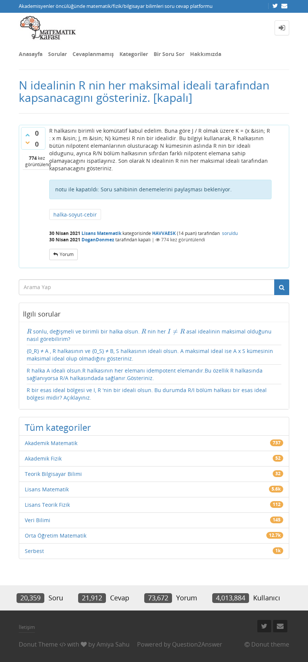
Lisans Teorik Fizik (47, 504)
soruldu (230, 233)
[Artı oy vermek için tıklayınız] (27, 135)
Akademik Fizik (43, 458)
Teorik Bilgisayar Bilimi (53, 473)
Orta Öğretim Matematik (55, 535)
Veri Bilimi (37, 520)
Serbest (34, 550)
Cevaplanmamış (93, 54)
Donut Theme (38, 644)
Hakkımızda (205, 54)
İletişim (27, 627)
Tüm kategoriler (58, 427)
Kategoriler (133, 54)
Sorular (57, 54)
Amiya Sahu (113, 644)
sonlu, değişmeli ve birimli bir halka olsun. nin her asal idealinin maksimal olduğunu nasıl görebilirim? (149, 335)
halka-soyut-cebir (75, 214)
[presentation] (29, 331)
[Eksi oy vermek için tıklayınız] (27, 142)
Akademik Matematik (51, 443)
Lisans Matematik (101, 233)
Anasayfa (30, 54)
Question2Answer (197, 644)
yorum (67, 254)
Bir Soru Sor (169, 54)
